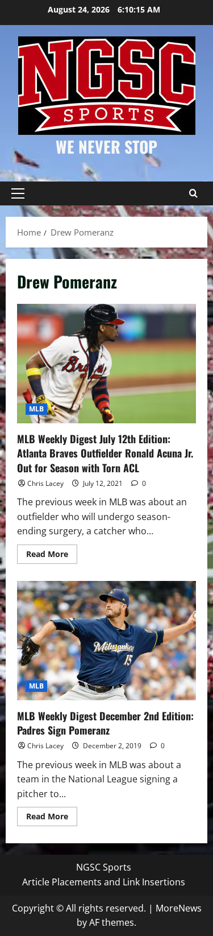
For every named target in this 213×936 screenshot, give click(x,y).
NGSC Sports (103, 867)
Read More (51, 556)
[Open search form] (193, 193)
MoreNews (179, 908)
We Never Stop (106, 146)
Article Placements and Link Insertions (103, 882)
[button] (18, 193)
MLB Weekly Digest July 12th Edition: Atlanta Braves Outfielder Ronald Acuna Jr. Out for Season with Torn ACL (106, 363)
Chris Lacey (45, 483)
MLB (36, 409)
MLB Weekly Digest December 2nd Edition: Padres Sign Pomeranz (106, 640)
